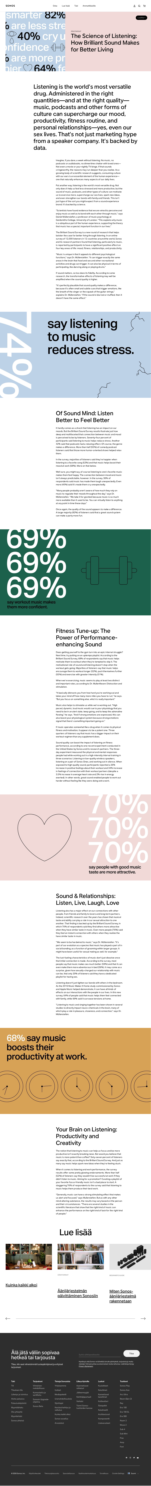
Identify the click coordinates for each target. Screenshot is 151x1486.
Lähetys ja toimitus (19, 1394)
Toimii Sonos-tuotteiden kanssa (84, 1406)
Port (122, 1447)
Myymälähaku (17, 1407)
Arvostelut (59, 1423)
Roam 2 (123, 1420)
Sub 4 (122, 1429)
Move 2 (123, 1425)
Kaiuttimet (102, 1390)
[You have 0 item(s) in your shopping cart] (144, 6)
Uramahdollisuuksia (63, 1399)
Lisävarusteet (104, 1423)
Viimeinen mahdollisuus (38, 1387)
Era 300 (123, 1416)
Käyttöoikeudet (35, 1473)
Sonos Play (125, 1386)
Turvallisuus (104, 1473)
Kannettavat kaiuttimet (103, 1395)
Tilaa (131, 1353)
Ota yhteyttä (16, 1412)
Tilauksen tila (17, 1390)
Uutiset (58, 1390)
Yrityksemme (60, 1386)
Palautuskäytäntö (18, 1403)
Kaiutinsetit (103, 1410)
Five (122, 1438)
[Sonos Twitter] (134, 1458)
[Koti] (10, 6)
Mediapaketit (60, 1394)
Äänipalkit (102, 1405)
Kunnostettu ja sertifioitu (39, 1393)
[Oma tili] (134, 6)
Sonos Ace (125, 1390)
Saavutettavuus (69, 1473)
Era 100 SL (124, 1412)
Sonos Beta (38, 1406)
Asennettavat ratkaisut (82, 1387)
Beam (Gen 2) (126, 1399)
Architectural (104, 1414)
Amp (122, 1442)
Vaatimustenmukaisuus (87, 1473)
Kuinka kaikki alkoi (21, 1284)
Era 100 (123, 1407)
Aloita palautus (17, 1399)
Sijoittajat (59, 1403)
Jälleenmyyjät (82, 1392)
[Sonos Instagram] (130, 1458)
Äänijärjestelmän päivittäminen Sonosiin (77, 1293)
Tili (12, 1386)
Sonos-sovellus (61, 1418)
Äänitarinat (76, 31)
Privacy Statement (86, 1366)
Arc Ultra (124, 1394)
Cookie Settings (118, 1473)
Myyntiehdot (16, 1416)
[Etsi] (139, 6)
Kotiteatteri (103, 1401)
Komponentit (104, 1418)
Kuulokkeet (103, 1386)
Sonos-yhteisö (17, 1420)
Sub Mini (124, 1433)
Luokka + (141, 17)
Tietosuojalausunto (51, 1473)
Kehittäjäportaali (83, 1397)
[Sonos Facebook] (126, 1458)
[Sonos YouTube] (138, 1458)
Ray (121, 1403)
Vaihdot (79, 1401)
